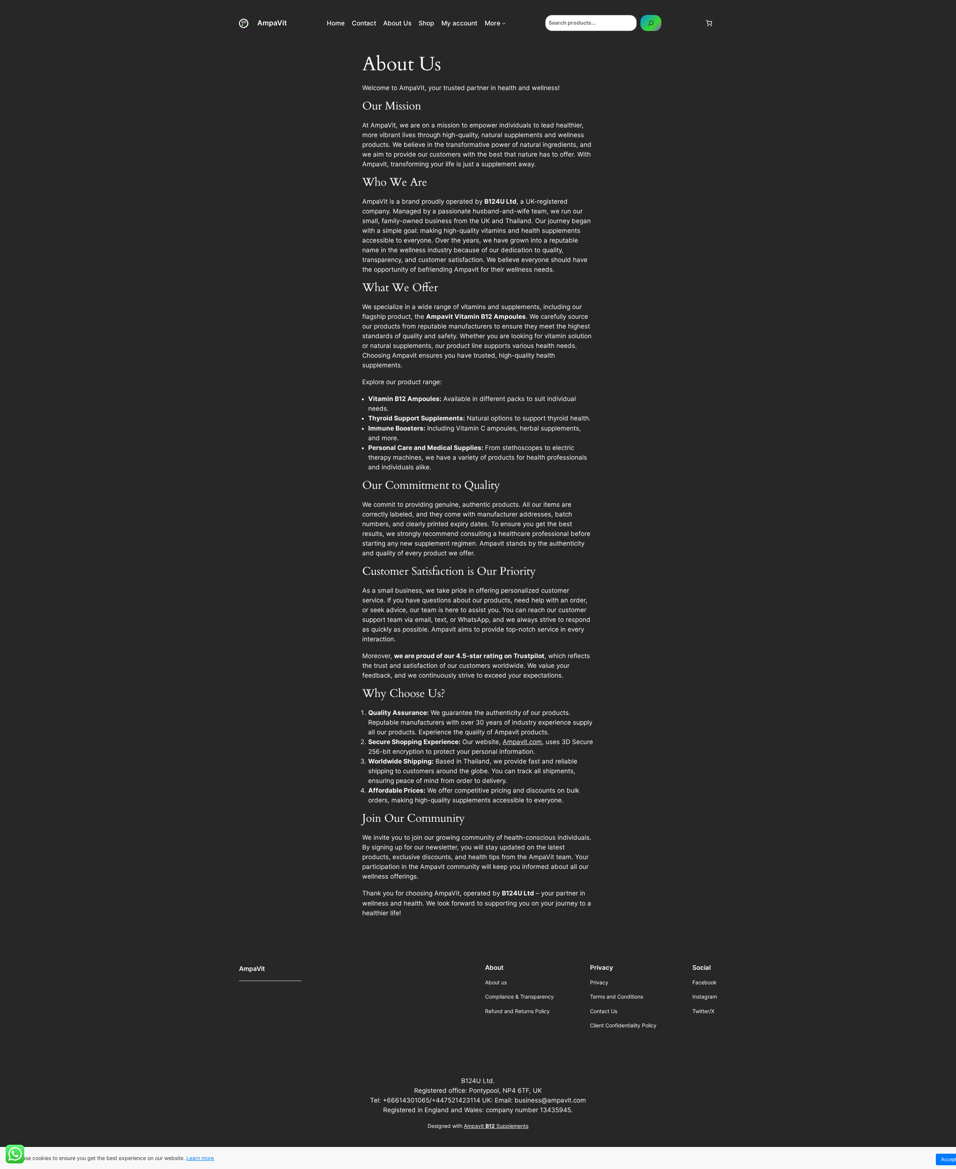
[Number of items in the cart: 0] (709, 23)
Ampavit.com (522, 742)
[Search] (650, 23)
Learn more (200, 1158)
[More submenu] (504, 23)
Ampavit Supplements (496, 1126)
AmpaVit (272, 22)
